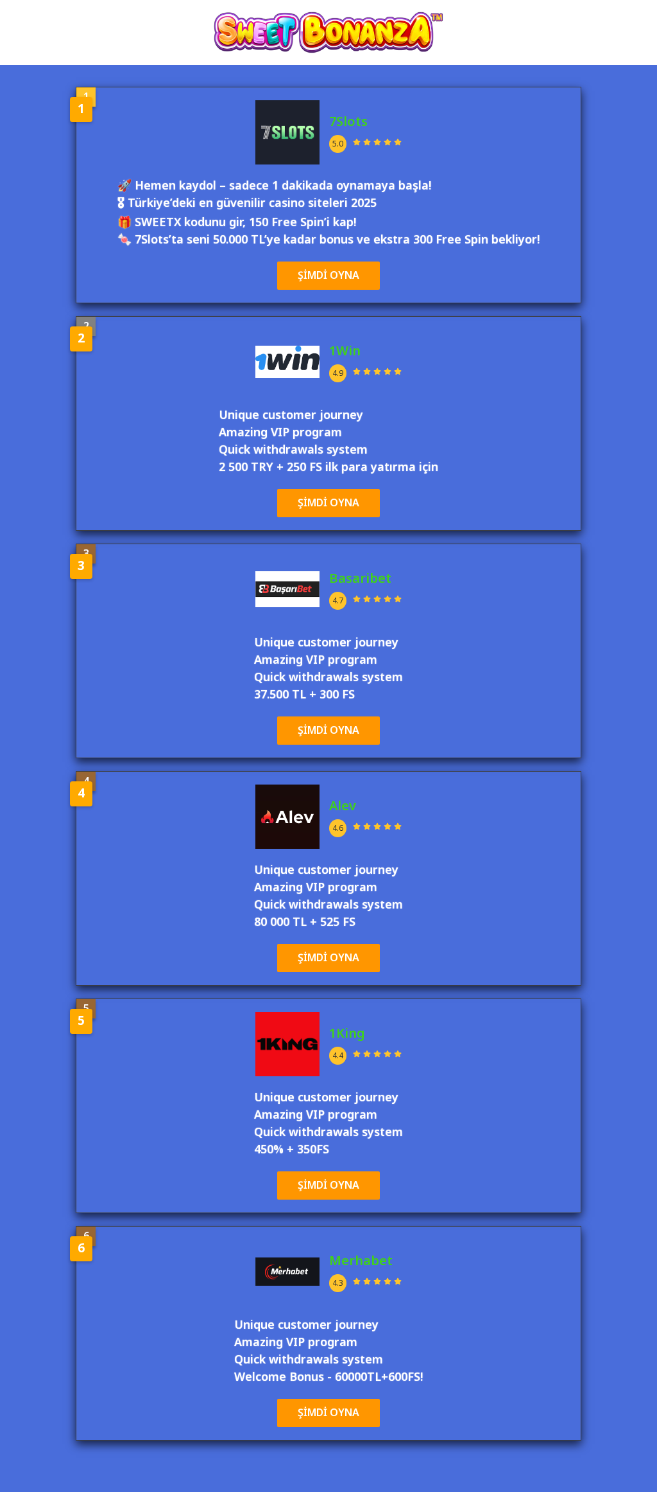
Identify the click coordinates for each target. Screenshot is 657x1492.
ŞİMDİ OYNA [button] (328, 275)
